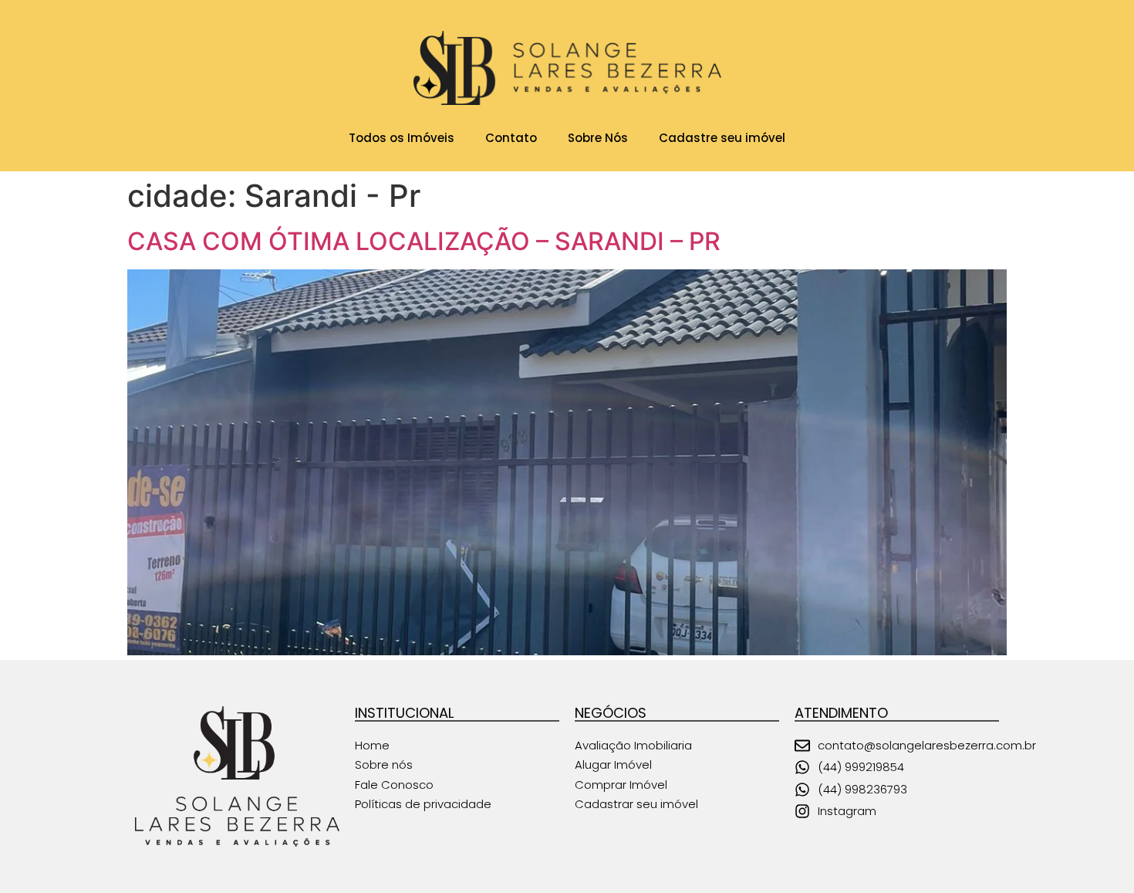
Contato (511, 138)
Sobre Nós (598, 138)
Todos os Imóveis (401, 138)
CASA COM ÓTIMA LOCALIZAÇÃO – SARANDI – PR (424, 241)
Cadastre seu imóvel (722, 138)
